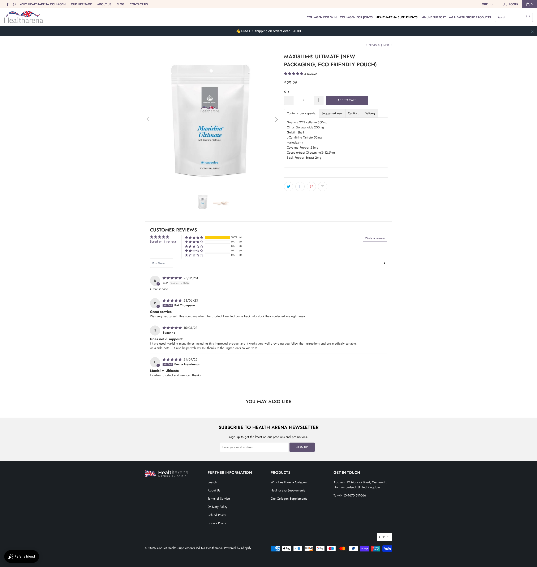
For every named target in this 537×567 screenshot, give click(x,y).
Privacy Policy (217, 523)
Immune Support (433, 17)
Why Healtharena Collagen (43, 4)
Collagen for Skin (322, 17)
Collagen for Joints (356, 17)
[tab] (301, 113)
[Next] (276, 119)
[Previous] (149, 119)
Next (386, 45)
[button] (293, 74)
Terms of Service (219, 498)
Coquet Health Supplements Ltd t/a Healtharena (189, 548)
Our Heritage (81, 4)
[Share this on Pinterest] (311, 186)
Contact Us (139, 4)
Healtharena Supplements (396, 17)
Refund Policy (217, 515)
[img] (172, 278)
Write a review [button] (375, 238)
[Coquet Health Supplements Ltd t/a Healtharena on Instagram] (15, 4)
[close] (532, 31)
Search (212, 482)
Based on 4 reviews (163, 241)
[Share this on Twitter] (288, 186)
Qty (287, 92)
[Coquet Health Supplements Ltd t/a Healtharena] (23, 17)
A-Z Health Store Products (470, 17)
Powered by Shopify (237, 548)
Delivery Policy (217, 506)
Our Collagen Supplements (289, 498)
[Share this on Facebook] (300, 186)
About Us (104, 4)
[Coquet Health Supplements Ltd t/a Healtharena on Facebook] (7, 4)
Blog (120, 4)
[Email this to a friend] (322, 186)
